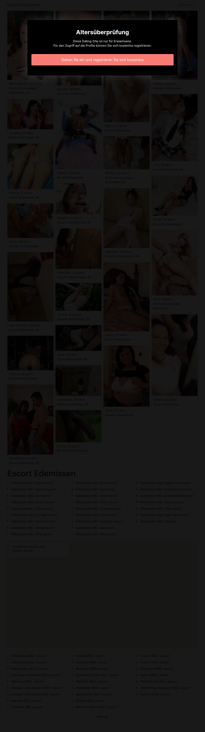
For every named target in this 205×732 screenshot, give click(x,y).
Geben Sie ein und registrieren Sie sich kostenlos (102, 60)
